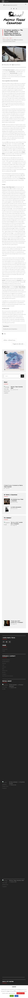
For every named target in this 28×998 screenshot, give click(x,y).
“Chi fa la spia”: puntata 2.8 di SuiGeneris (17, 523)
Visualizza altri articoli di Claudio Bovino (10, 329)
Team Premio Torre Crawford (7, 675)
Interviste (4, 667)
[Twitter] (6, 642)
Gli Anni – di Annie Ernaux (9, 340)
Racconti (3, 672)
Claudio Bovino (17, 64)
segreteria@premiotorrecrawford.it (11, 5)
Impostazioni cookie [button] (20, 993)
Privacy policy (4, 649)
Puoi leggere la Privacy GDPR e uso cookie (13, 991)
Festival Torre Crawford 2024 (16, 880)
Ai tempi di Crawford (6, 659)
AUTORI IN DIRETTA (5, 661)
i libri (5, 333)
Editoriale (4, 663)
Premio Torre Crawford (14, 21)
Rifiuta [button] (16, 995)
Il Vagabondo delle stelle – (18, 344)
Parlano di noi (4, 670)
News (3, 668)
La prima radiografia (16, 507)
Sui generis (4, 674)
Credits (3, 650)
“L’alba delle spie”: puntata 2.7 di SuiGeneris (17, 621)
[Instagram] (9, 642)
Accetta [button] (11, 995)
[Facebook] (3, 642)
